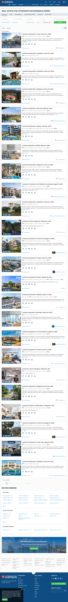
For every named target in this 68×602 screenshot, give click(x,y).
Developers (20, 587)
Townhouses (36, 515)
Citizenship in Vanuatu (50, 566)
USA (36, 594)
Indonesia (37, 589)
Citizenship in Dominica (48, 562)
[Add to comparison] (17, 34)
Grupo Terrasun (61, 159)
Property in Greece (22, 497)
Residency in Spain (39, 560)
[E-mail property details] (29, 44)
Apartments (4, 14)
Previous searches (5, 22)
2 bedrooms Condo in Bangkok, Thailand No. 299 (36, 369)
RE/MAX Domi (62, 48)
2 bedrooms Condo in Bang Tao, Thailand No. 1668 (36, 221)
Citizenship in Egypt (61, 560)
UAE (36, 580)
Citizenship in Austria (61, 562)
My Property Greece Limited (59, 65)
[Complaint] (35, 44)
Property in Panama (53, 503)
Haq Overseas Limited (60, 271)
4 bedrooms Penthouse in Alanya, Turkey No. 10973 (36, 126)
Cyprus (36, 592)
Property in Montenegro (39, 503)
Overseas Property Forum (59, 363)
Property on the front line (24, 529)
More (4, 506)
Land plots (40, 14)
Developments (18, 14)
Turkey (36, 581)
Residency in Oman (28, 558)
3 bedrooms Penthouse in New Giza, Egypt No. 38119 (37, 108)
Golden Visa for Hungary (16, 568)
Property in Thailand (23, 495)
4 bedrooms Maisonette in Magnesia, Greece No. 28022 (37, 386)
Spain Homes (62, 307)
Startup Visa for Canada (16, 562)
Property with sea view (54, 529)
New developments (23, 513)
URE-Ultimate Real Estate (59, 120)
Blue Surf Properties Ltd (60, 326)
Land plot (51, 515)
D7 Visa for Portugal (6, 562)
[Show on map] (23, 44)
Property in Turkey (38, 495)
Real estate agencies (22, 585)
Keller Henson (62, 232)
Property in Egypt (6, 499)
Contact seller (27, 48)
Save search (14, 22)
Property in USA (6, 503)
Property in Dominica (23, 503)
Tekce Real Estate (61, 140)
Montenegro (37, 585)
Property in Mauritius (53, 497)
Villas (11, 14)
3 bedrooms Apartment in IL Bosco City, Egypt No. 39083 (38, 423)
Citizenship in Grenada (50, 564)
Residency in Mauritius (39, 558)
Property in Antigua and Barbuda (41, 499)
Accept (5, 599)
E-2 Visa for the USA (6, 558)
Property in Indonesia (53, 495)
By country (6, 492)
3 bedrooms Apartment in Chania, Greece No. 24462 (36, 258)
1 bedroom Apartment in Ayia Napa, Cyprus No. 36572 (37, 312)
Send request (34, 548)
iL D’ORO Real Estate (60, 252)
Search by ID (48, 14)
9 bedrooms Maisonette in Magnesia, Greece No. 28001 (37, 164)
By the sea (5, 529)
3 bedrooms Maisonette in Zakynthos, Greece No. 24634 (38, 71)
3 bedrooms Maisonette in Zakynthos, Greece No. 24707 (38, 461)
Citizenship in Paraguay (59, 564)
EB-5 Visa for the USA (6, 560)
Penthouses (5, 515)
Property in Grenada (23, 499)
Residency (20, 581)
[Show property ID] (32, 44)
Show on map (48, 22)
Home (19, 578)
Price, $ (43, 19)
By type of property (8, 510)
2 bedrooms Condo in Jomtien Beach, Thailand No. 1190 (38, 405)
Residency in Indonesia (37, 563)
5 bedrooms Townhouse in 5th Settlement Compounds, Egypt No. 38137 (42, 184)
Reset (38, 22)
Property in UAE (6, 495)
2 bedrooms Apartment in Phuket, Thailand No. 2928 (37, 277)
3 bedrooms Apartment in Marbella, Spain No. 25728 (37, 294)
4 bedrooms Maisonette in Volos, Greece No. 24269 (36, 34)
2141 (28, 483)
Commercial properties (29, 14)
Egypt (36, 596)
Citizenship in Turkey (61, 558)
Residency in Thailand (39, 565)
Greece (36, 578)
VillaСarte (63, 288)
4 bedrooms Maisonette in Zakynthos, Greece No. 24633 (38, 53)
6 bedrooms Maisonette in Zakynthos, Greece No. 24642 (38, 202)
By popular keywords (8, 526)
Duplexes (5, 518)
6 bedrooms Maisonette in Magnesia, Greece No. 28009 (37, 89)
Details (29, 41)
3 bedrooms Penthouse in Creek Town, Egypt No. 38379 (38, 442)
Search (60, 22)
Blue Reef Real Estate (60, 456)
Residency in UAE (27, 563)
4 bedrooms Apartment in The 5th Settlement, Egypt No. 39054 (39, 331)
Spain (36, 591)
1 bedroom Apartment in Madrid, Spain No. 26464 (36, 145)
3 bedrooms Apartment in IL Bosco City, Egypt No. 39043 (38, 238)
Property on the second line (40, 529)
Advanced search (30, 22)
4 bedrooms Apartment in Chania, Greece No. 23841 (36, 349)
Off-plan (20, 515)
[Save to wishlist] (19, 34)
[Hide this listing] (26, 44)
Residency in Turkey (28, 565)
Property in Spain (6, 497)
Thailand (36, 587)
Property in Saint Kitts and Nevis (56, 499)
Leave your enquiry (60, 583)
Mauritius (37, 583)
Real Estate (20, 583)
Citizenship (20, 580)
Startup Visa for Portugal (16, 565)
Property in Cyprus (38, 497)
